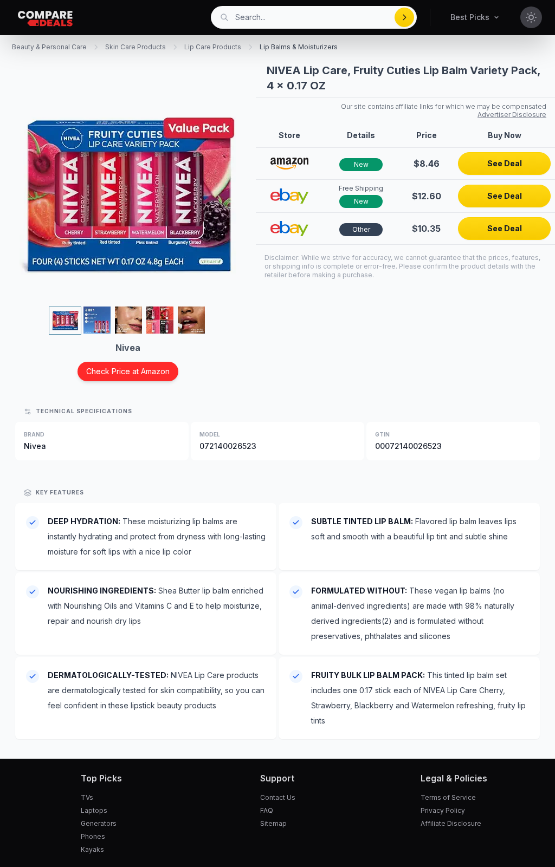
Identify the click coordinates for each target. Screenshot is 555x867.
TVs (87, 797)
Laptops (94, 810)
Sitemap (273, 823)
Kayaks (92, 849)
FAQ (266, 810)
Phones (93, 836)
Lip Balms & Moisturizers (299, 47)
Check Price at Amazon (128, 371)
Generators (99, 823)
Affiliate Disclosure (451, 823)
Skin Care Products (135, 47)
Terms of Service (448, 797)
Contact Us (277, 797)
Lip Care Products (212, 47)
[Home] (45, 18)
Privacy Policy (443, 810)
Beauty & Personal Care (49, 47)
